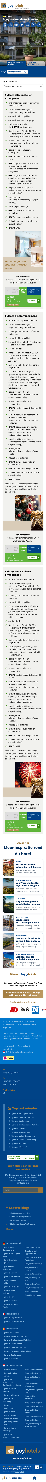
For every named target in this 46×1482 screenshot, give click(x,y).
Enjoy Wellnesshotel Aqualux (15, 63)
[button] (34, 291)
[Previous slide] (4, 44)
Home (35, 1478)
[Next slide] (42, 44)
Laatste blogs (19, 1208)
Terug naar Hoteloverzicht (33, 63)
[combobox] (17, 72)
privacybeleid (19, 1472)
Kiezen (32, 300)
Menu (42, 1478)
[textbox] (17, 72)
